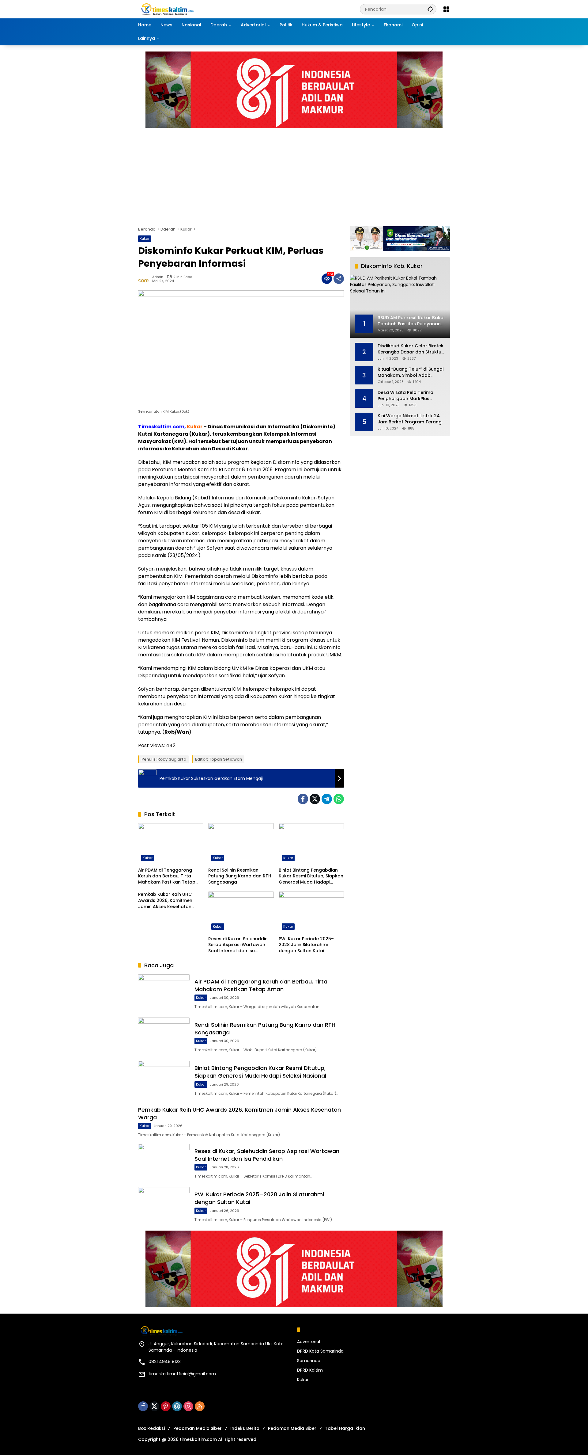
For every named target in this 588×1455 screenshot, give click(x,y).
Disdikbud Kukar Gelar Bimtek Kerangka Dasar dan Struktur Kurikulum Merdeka (410, 349)
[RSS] (200, 1406)
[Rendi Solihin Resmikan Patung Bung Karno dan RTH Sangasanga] (240, 843)
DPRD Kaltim (310, 1370)
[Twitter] (315, 799)
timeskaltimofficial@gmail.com (182, 1374)
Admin (157, 277)
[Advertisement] (322, 174)
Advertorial (308, 1342)
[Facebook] (303, 799)
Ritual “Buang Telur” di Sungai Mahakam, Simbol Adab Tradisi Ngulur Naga (410, 372)
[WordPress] (177, 1406)
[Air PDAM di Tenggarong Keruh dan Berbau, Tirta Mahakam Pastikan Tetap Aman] (170, 843)
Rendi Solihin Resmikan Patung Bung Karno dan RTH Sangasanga (239, 876)
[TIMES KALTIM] (184, 9)
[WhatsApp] (339, 799)
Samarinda (308, 1361)
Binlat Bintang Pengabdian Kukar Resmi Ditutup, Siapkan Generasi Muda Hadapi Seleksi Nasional (311, 876)
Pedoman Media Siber (197, 1428)
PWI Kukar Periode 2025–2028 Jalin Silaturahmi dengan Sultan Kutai (306, 945)
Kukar (144, 238)
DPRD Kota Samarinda (320, 1351)
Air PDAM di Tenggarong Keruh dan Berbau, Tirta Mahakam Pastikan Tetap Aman (166, 876)
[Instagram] (188, 1406)
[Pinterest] (166, 1406)
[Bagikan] (339, 278)
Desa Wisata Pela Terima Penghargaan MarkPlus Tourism (405, 396)
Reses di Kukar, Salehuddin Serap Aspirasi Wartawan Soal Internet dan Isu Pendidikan (238, 945)
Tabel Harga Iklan (345, 1428)
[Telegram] (327, 799)
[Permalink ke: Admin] (145, 278)
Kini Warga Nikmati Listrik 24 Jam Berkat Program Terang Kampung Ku (410, 419)
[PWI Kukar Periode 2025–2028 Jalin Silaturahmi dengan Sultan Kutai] (311, 912)
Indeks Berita (244, 1428)
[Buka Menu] (446, 9)
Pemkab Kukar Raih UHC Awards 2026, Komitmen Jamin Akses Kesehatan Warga (165, 901)
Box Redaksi (151, 1428)
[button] (430, 9)
